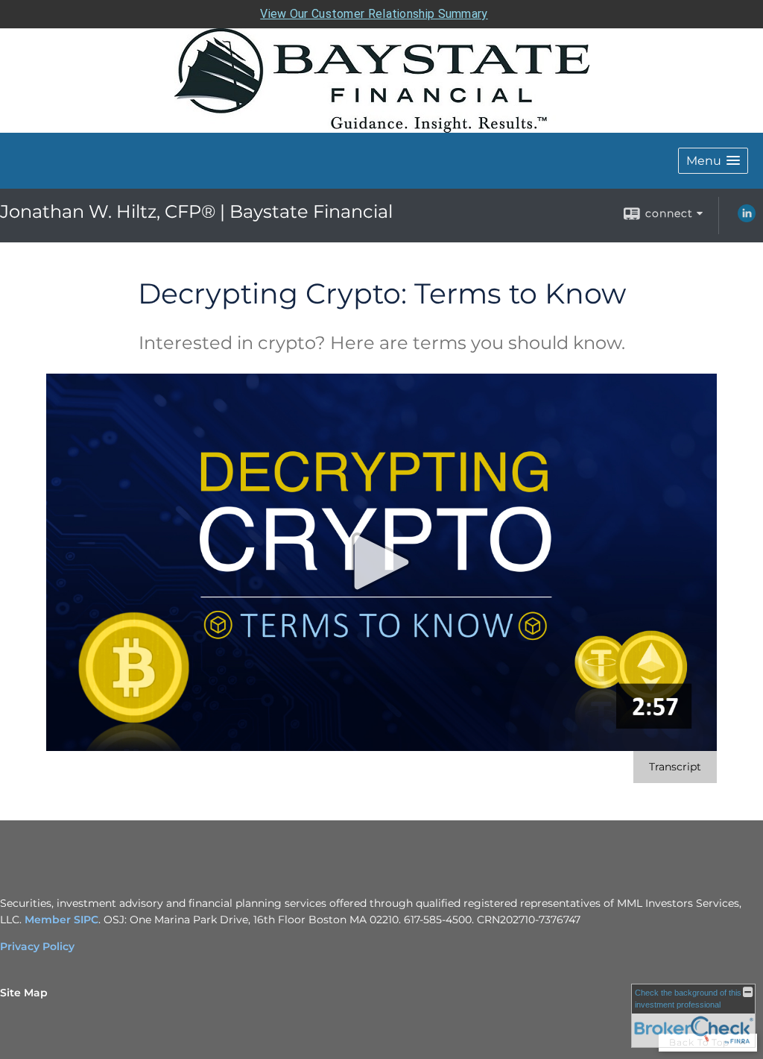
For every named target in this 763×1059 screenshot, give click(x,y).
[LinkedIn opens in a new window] (747, 218)
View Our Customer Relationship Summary (373, 14)
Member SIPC (61, 919)
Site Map (24, 992)
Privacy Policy (37, 946)
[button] (713, 161)
